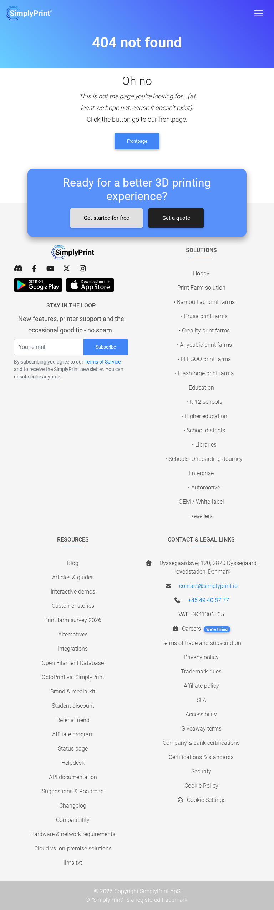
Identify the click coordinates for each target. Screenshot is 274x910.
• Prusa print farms (204, 316)
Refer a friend (73, 720)
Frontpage (137, 141)
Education (201, 387)
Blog (72, 563)
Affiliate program (73, 734)
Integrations (73, 648)
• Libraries (204, 444)
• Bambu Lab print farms (204, 302)
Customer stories (73, 606)
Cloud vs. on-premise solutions (73, 848)
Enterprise (201, 473)
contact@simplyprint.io (208, 586)
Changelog (72, 805)
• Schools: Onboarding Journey (204, 459)
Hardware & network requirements (72, 834)
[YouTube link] (50, 268)
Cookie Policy (201, 785)
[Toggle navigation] (258, 13)
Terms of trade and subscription (201, 643)
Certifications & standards (201, 757)
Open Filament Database (73, 663)
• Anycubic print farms (204, 344)
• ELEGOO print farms (204, 359)
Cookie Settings (206, 800)
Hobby (201, 273)
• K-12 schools (204, 401)
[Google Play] (38, 285)
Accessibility (201, 714)
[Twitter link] (66, 268)
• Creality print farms (204, 330)
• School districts (204, 430)
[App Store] (90, 285)
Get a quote (176, 218)
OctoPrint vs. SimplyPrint (73, 677)
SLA (201, 700)
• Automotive (204, 487)
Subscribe (106, 347)
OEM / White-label (201, 501)
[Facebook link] (34, 268)
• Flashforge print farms (204, 373)
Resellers (201, 516)
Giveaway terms (201, 728)
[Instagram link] (82, 268)
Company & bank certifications (201, 742)
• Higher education (204, 416)
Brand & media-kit (72, 691)
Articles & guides (73, 577)
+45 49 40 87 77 (208, 600)
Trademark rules (201, 671)
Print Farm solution (201, 287)
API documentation (73, 777)
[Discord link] (18, 268)
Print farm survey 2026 (72, 620)
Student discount (73, 705)
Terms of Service (103, 362)
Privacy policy (201, 657)
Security (201, 771)
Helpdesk (73, 762)
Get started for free (106, 218)
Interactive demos (73, 591)
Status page (73, 748)
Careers (204, 628)
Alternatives (73, 634)
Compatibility (73, 820)
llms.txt (73, 862)
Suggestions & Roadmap (73, 791)
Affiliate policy (201, 685)
